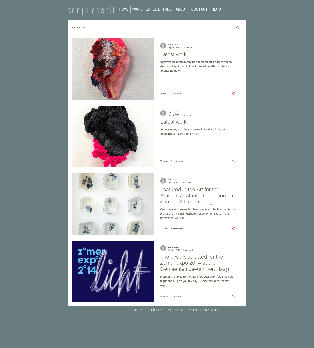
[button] (237, 28)
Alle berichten (78, 27)
